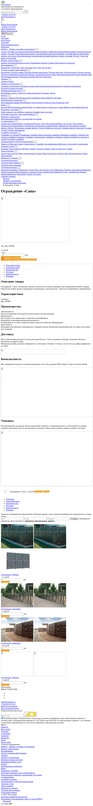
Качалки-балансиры (65, 75)
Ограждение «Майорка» (11, 643)
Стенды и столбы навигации (29, 93)
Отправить (74, 519)
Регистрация (12, 25)
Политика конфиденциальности (14, 797)
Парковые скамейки (68, 135)
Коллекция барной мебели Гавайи (40, 52)
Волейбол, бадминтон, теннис (22, 170)
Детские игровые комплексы (36, 72)
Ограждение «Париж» (10, 678)
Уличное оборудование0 (11, 165)
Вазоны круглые (23, 63)
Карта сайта (6, 742)
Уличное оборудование (10, 163)
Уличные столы (7, 146)
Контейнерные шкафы (10, 103)
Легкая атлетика (8, 172)
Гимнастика (59, 170)
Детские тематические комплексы (15, 75)
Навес (3, 105)
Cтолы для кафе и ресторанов (13, 52)
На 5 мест (21, 68)
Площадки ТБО (62, 103)
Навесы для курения (72, 107)
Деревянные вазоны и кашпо (42, 63)
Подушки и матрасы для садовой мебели (18, 114)
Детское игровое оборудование (14, 70)
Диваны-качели (7, 81)
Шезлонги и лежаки (9, 158)
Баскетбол (5, 170)
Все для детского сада (44, 170)
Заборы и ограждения (10, 84)
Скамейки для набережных (47, 144)
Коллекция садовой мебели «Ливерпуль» (18, 126)
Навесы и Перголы (9, 144)
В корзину (5, 582)
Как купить (5, 40)
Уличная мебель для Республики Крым (17, 142)
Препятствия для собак (42, 112)
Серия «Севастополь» (26, 144)
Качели (4, 95)
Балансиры (6, 72)
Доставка (5, 38)
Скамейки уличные (9, 133)
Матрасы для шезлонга (10, 117)
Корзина (6, 801)
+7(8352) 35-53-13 (8, 15)
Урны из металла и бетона (53, 153)
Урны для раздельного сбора (30, 153)
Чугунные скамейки (15, 139)
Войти (4, 25)
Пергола (84, 107)
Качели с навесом (8, 98)
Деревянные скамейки (29, 135)
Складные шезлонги (9, 160)
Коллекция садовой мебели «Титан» (30, 128)
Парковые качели (39, 98)
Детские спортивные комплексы (77, 170)
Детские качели (70, 72)
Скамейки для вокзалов (35, 137)
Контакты (5, 47)
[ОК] (30, 714)
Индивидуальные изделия (12, 88)
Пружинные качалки (10, 77)
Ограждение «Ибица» (10, 575)
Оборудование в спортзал (26, 172)
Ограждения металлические (51, 86)
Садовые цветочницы (16, 130)
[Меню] (3, 2)
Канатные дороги (49, 75)
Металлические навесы (18, 107)
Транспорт (47, 77)
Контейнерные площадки (12, 100)
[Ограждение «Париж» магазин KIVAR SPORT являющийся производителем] (33, 675)
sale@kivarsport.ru (8, 17)
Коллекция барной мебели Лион (68, 52)
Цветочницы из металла (65, 63)
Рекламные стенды (9, 93)
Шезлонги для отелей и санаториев (73, 144)
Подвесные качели (24, 98)
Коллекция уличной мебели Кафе (36, 56)
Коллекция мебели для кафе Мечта (34, 54)
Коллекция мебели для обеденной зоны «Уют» (27, 124)
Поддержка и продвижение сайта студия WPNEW (21, 799)
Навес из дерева (35, 107)
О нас (3, 36)
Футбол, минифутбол (71, 172)
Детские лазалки (84, 72)
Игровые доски (7, 149)
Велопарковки (7, 65)
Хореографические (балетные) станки (17, 174)
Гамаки (4, 124)
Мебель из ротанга (53, 128)
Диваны (4, 79)
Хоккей (83, 172)
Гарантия (5, 43)
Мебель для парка (54, 98)
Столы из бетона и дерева (25, 149)
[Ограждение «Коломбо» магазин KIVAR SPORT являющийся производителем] (33, 607)
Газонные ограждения (10, 86)
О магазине (5, 734)
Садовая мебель (7, 121)
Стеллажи (37, 174)
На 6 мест (29, 68)
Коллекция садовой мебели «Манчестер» (52, 126)
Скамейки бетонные (16, 137)
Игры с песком (36, 75)
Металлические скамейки (49, 135)
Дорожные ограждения (29, 86)
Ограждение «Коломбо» (11, 609)
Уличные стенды (48, 93)
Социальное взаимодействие (31, 77)
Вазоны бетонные (8, 63)
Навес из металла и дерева (53, 107)
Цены (3, 740)
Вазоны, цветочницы (10, 61)
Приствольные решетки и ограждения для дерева (21, 119)
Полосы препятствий (83, 75)
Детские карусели (56, 72)
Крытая (4, 68)
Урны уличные (7, 151)
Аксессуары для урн (9, 153)
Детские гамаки (17, 72)
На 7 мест (38, 68)
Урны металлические (73, 153)
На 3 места (12, 68)
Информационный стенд (11, 91)
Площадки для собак (10, 110)
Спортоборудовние (9, 167)
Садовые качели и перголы (72, 128)
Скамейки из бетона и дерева (57, 137)
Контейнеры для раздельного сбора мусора (38, 103)
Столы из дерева (43, 149)
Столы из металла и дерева (61, 149)
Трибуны (58, 172)
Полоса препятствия (45, 172)
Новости (4, 727)
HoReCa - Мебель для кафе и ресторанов (18, 49)
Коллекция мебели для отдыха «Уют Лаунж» (64, 124)
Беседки (4, 107)
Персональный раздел (10, 45)
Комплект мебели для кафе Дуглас (64, 56)
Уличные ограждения (72, 86)
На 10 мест (46, 68)
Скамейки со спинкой (10, 135)
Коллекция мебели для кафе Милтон (64, 54)
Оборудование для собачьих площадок (17, 112)
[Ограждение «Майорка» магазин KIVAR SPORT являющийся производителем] (33, 641)
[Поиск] (26, 12)
